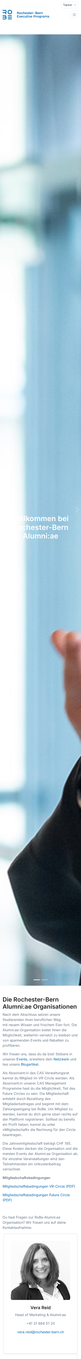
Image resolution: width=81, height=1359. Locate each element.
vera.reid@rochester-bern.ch (40, 1332)
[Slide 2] (44, 979)
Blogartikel (29, 1064)
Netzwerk (61, 1059)
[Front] (26, 14)
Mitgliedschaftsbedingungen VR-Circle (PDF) (39, 1186)
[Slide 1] (36, 979)
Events (21, 1059)
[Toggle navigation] (74, 15)
